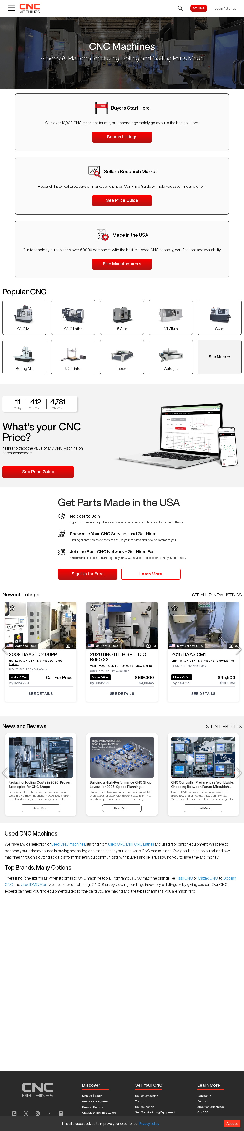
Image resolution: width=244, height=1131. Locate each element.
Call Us (201, 1101)
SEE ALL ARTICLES (224, 726)
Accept (232, 1123)
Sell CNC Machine (146, 1095)
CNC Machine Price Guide (99, 1112)
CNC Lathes (144, 844)
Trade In (140, 1101)
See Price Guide (122, 200)
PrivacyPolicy (149, 1123)
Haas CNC (184, 878)
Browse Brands (92, 1107)
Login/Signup (225, 8)
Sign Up (87, 1096)
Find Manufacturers (122, 263)
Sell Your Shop (144, 1107)
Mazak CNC (207, 878)
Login (98, 1096)
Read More (40, 808)
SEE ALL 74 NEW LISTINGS (217, 595)
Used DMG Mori (33, 884)
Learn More (150, 574)
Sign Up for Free (88, 573)
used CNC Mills (120, 844)
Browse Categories (95, 1101)
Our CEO (203, 1112)
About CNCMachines (211, 1107)
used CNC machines (68, 844)
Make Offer (19, 677)
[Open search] (180, 8)
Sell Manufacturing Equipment (155, 1112)
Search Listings (122, 136)
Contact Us (204, 1095)
